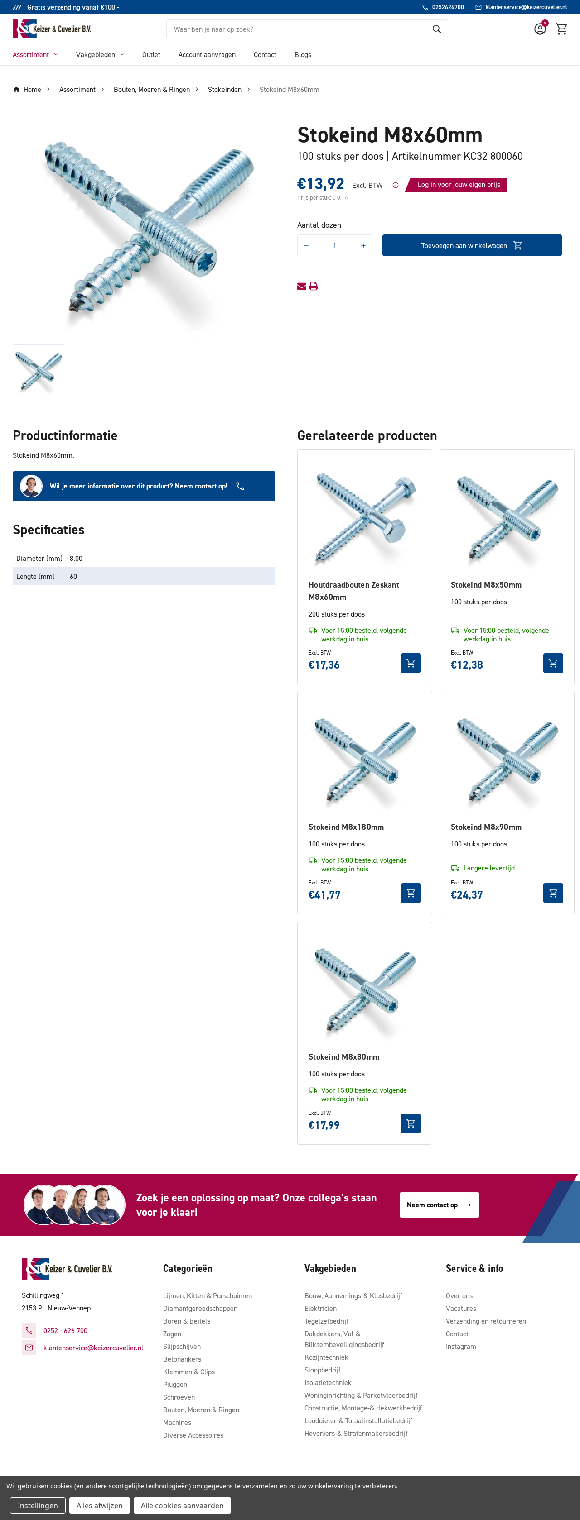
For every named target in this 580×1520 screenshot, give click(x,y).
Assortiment (31, 54)
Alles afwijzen (100, 1505)
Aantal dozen (319, 224)
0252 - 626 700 (65, 1330)
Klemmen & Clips (189, 1371)
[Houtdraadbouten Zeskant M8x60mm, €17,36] (365, 517)
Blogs (303, 54)
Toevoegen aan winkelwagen (464, 245)
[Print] (313, 286)
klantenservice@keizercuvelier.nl (93, 1347)
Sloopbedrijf (322, 1369)
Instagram (461, 1346)
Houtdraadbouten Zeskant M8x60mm (354, 590)
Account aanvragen (207, 54)
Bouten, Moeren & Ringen (201, 1409)
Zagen (172, 1333)
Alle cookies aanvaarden (182, 1505)
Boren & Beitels (186, 1320)
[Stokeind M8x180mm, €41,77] (365, 759)
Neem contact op (432, 1204)
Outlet (151, 54)
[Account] (540, 29)
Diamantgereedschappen (200, 1308)
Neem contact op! (201, 486)
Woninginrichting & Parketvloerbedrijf (361, 1395)
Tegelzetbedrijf (326, 1320)
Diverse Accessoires (193, 1434)
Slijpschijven (182, 1346)
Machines (177, 1422)
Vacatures (461, 1308)
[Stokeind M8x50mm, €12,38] (507, 517)
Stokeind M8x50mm (486, 584)
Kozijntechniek (326, 1357)
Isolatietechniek (328, 1382)
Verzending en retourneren (486, 1320)
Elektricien (320, 1308)
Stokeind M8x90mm (486, 827)
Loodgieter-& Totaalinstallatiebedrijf (358, 1420)
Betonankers (182, 1358)
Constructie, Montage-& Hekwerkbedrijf (363, 1407)
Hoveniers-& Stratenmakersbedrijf (356, 1433)
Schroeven (179, 1396)
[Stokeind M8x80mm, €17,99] (365, 989)
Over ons (459, 1295)
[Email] (301, 286)
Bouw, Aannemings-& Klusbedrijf (353, 1295)
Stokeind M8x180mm (346, 827)
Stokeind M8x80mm (344, 1057)
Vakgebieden (95, 54)
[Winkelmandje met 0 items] (562, 29)
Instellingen (38, 1505)
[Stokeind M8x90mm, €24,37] (507, 759)
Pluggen (175, 1384)
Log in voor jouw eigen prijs (459, 184)
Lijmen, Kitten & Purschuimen (207, 1295)
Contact (265, 54)
